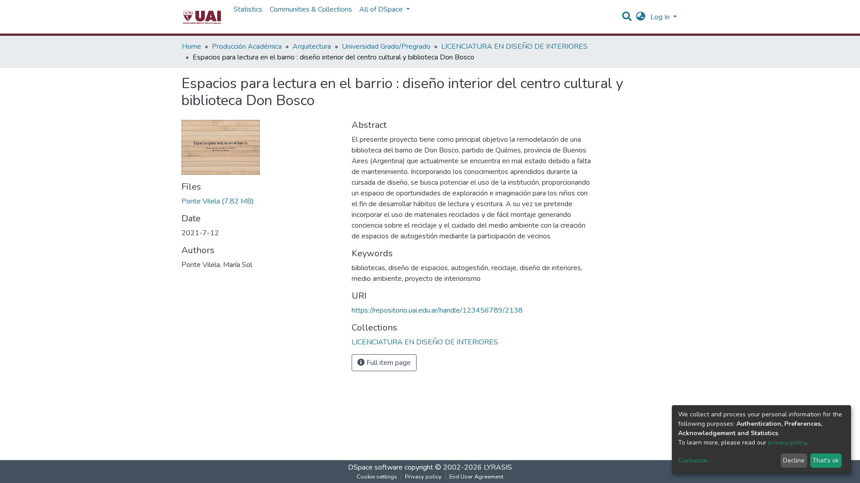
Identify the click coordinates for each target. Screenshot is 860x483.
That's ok (826, 460)
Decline (793, 460)
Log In (660, 17)
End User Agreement (476, 477)
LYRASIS (498, 467)
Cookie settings (377, 477)
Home (191, 46)
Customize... (694, 460)
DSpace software (375, 467)
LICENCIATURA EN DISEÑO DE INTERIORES (514, 46)
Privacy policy (423, 477)
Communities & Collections (311, 9)
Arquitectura (311, 46)
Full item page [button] (388, 363)
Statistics (247, 9)
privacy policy (787, 442)
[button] (641, 17)
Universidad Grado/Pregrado (386, 46)
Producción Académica (247, 46)
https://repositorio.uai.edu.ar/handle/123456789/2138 (437, 310)
